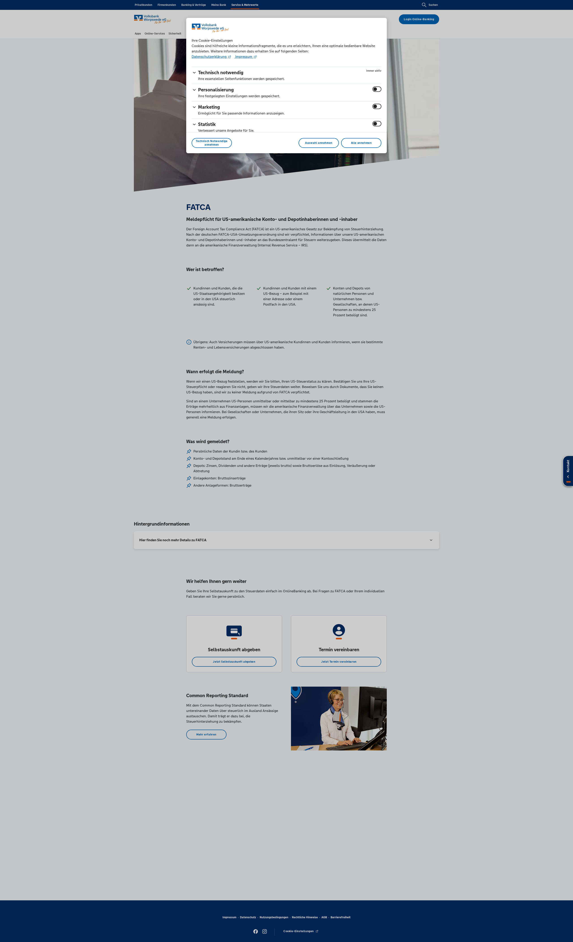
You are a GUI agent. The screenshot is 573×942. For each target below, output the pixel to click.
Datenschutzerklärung (209, 56)
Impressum (243, 56)
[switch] (376, 89)
